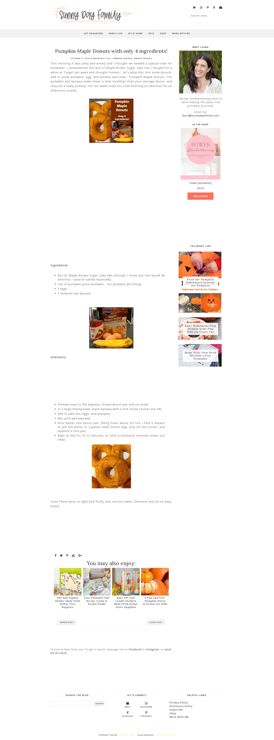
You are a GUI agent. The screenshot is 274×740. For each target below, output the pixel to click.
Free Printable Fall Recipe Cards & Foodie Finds (96, 601)
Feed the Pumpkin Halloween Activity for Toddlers (200, 282)
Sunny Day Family (127, 735)
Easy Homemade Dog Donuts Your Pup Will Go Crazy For (200, 328)
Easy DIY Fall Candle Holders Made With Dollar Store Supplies (126, 602)
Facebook (134, 649)
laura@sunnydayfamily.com (200, 115)
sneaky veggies (143, 58)
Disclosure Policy (181, 706)
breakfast (99, 58)
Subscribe (176, 709)
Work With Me (181, 33)
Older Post (155, 622)
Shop (163, 33)
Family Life (116, 33)
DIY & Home (135, 33)
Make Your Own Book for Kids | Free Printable (200, 355)
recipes (128, 58)
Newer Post (67, 622)
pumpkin (117, 58)
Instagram (152, 649)
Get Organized (93, 33)
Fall (109, 58)
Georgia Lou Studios (165, 735)
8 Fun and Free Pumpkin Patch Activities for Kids (155, 601)
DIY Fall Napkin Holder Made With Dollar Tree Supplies (67, 602)
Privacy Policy (178, 702)
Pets (151, 33)
